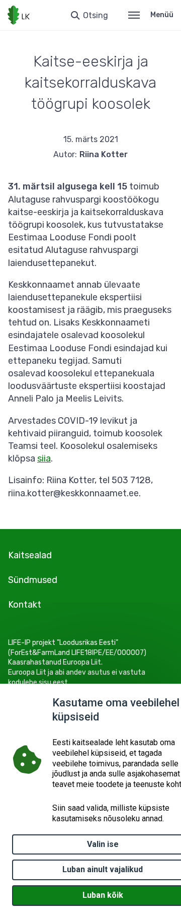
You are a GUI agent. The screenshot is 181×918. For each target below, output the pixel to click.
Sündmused (32, 579)
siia (44, 458)
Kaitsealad (30, 555)
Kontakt (24, 604)
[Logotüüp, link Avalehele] (19, 15)
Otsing (95, 15)
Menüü (161, 15)
